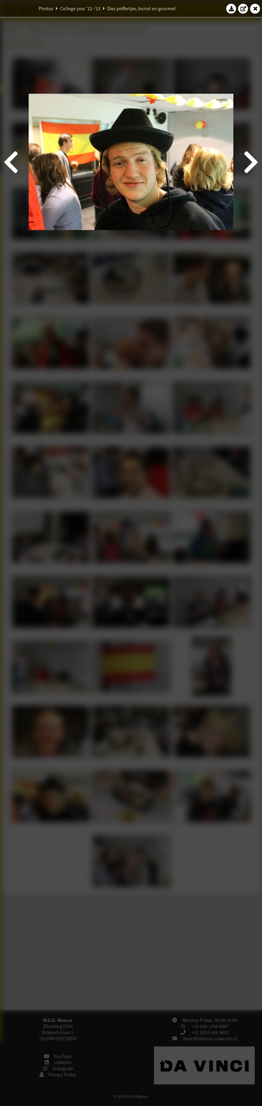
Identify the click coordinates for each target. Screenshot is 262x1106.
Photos (46, 8)
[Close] (255, 8)
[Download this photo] (231, 8)
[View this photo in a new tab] (243, 8)
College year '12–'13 (80, 8)
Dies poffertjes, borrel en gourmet (141, 8)
